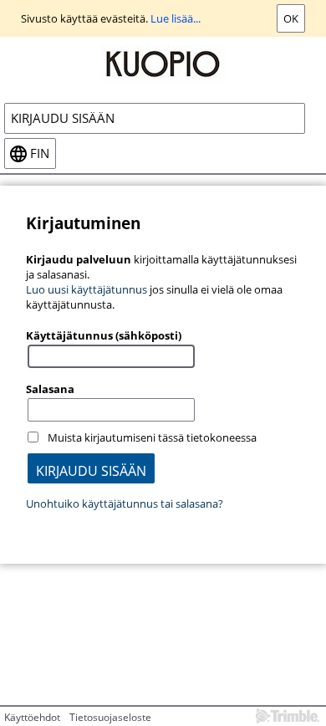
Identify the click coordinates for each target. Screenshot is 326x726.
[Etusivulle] (163, 63)
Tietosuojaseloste (110, 717)
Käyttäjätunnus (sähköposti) (103, 335)
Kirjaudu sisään (63, 118)
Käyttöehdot (32, 717)
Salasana (50, 388)
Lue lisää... (175, 18)
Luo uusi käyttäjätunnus (86, 289)
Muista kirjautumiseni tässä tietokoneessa (152, 437)
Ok (290, 18)
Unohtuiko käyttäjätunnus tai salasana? (124, 503)
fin (39, 153)
